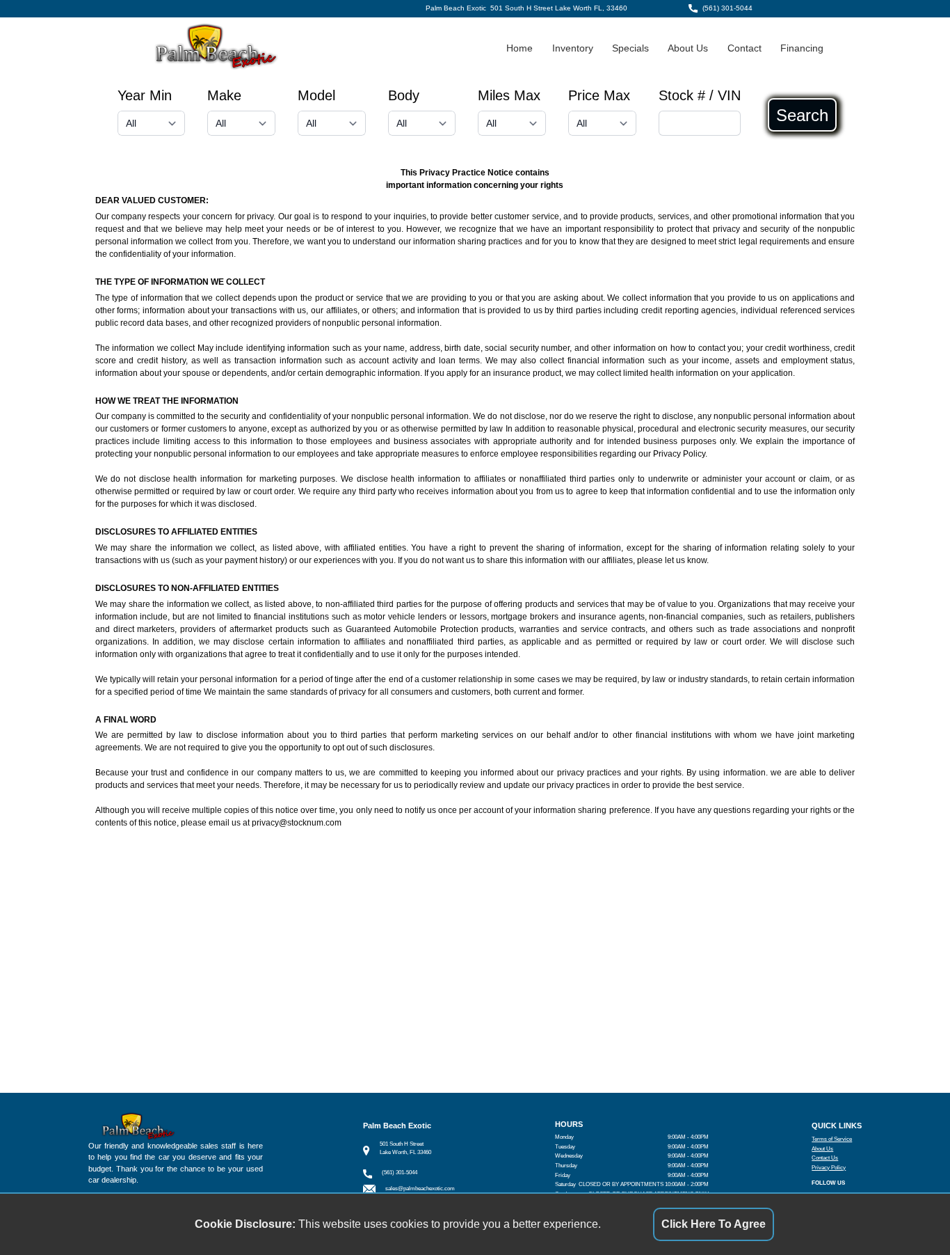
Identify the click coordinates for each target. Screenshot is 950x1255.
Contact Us (825, 1158)
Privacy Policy (829, 1168)
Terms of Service (832, 1139)
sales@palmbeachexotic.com (420, 1188)
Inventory (572, 48)
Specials (630, 48)
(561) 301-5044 (727, 8)
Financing (801, 48)
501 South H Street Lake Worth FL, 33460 (558, 8)
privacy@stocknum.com (296, 823)
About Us (688, 48)
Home (519, 48)
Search (802, 114)
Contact (744, 48)
